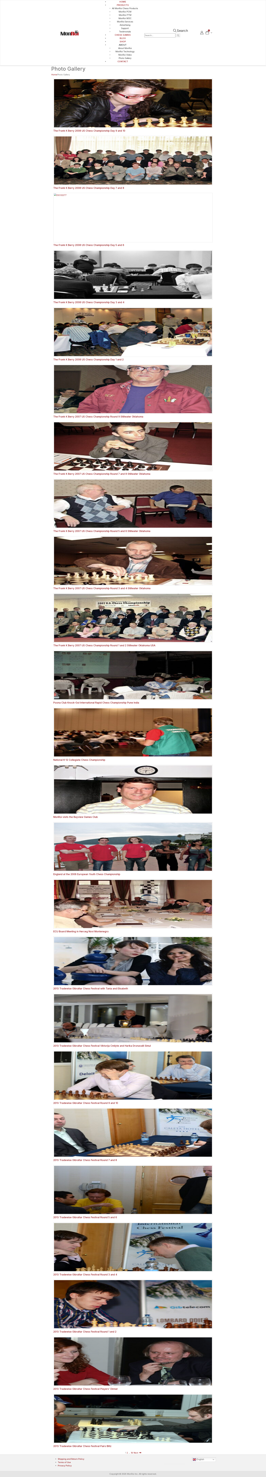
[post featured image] (133, 103)
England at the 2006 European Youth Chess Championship (86, 874)
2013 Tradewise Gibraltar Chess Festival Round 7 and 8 (85, 1160)
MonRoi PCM (125, 11)
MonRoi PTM (125, 15)
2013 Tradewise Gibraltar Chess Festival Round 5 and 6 (85, 1217)
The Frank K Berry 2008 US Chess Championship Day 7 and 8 (88, 187)
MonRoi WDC (124, 18)
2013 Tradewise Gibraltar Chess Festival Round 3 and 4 (85, 1274)
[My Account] (202, 32)
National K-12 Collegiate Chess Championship (79, 759)
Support (125, 28)
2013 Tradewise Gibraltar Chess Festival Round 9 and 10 (85, 1103)
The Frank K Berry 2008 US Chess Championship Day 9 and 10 (89, 130)
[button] (180, 31)
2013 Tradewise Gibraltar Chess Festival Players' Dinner (85, 1388)
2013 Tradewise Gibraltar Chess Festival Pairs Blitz (82, 1446)
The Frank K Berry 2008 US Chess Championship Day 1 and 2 (88, 359)
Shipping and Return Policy (71, 1459)
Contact (122, 61)
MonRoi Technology (125, 51)
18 (132, 1452)
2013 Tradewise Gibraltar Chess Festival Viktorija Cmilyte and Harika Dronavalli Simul (102, 1045)
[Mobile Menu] (55, 33)
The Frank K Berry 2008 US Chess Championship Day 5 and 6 (88, 245)
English (200, 1459)
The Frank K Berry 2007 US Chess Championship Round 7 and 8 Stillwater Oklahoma (101, 473)
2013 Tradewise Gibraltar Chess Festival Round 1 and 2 (84, 1331)
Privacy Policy (65, 1465)
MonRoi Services (125, 21)
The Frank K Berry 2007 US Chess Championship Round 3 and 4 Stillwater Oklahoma (101, 588)
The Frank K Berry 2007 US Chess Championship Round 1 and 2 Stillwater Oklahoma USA (104, 645)
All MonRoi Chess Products (125, 8)
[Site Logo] (69, 32)
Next (136, 1452)
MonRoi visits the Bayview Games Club (75, 817)
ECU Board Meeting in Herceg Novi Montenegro (81, 931)
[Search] (178, 35)
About (123, 45)
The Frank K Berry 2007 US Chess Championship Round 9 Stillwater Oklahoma (98, 416)
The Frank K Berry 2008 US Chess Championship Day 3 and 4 (88, 302)
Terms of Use (64, 1462)
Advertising (125, 25)
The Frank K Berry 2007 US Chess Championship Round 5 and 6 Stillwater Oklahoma (101, 531)
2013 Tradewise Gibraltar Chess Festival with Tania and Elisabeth (90, 988)
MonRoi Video (125, 55)
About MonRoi (125, 48)
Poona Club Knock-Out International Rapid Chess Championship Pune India (96, 702)
